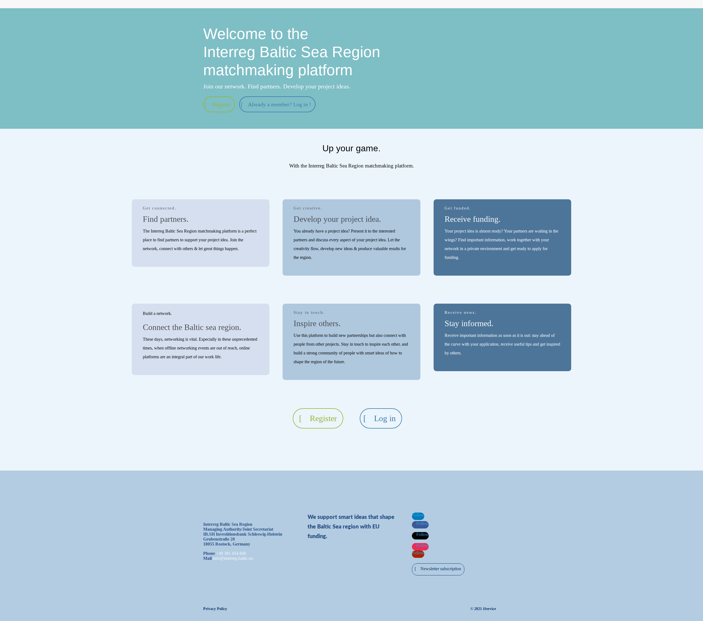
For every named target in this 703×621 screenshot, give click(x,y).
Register (221, 104)
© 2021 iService (483, 609)
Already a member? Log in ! (279, 104)
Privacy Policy (215, 609)
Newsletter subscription (440, 568)
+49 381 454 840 (231, 553)
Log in (385, 418)
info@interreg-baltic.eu (233, 558)
